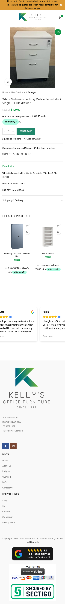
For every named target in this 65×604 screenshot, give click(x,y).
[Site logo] (32, 17)
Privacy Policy (8, 522)
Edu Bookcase (48, 254)
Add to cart (26, 131)
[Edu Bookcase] (48, 236)
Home (5, 92)
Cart (4, 506)
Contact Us (7, 488)
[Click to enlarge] (8, 81)
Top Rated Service (38, 554)
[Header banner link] (28, 5)
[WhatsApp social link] (29, 154)
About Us (6, 466)
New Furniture (18, 92)
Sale (53, 148)
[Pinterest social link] (22, 154)
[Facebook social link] (10, 154)
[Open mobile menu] (4, 17)
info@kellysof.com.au (13, 431)
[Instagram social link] (13, 446)
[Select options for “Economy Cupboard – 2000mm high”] (27, 232)
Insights (6, 471)
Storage (31, 92)
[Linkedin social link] (26, 154)
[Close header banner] (61, 5)
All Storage (27, 148)
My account (7, 517)
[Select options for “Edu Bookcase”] (58, 232)
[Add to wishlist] (27, 226)
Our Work (6, 477)
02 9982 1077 (9, 426)
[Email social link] (18, 154)
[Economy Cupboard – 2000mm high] (17, 236)
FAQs (4, 482)
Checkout (6, 512)
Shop (4, 501)
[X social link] (14, 154)
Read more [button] (8, 336)
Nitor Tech (34, 542)
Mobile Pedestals (42, 148)
